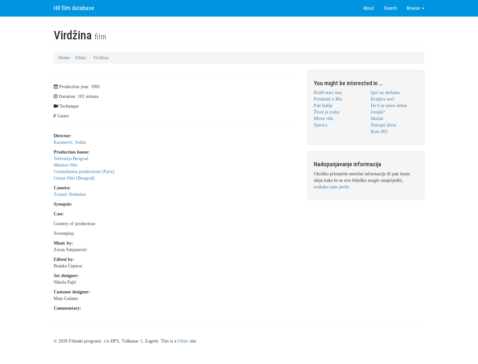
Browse (414, 8)
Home (64, 57)
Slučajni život (383, 125)
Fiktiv (183, 341)
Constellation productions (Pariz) (84, 171)
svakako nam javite (331, 186)
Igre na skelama (385, 92)
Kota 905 (379, 131)
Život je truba (326, 112)
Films (80, 57)
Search (390, 8)
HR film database (74, 8)
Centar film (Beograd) (74, 178)
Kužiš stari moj (328, 92)
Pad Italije (323, 105)
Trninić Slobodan (70, 194)
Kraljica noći (382, 99)
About (368, 8)
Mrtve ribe (323, 118)
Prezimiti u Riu (328, 99)
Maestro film (65, 165)
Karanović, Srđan (70, 142)
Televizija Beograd (71, 158)
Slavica (320, 125)
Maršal (377, 118)
